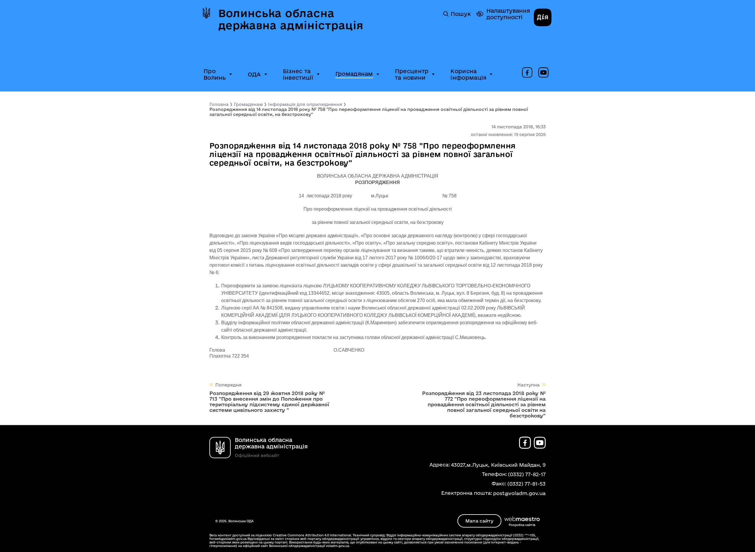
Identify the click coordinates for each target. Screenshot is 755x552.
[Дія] (543, 18)
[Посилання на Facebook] (527, 73)
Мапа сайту (479, 520)
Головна (219, 104)
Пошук (461, 14)
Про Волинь (214, 74)
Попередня (228, 384)
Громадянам (354, 74)
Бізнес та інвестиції (298, 74)
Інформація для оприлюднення (305, 104)
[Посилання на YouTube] (543, 73)
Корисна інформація (468, 74)
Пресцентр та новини (412, 74)
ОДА (254, 74)
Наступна (528, 384)
